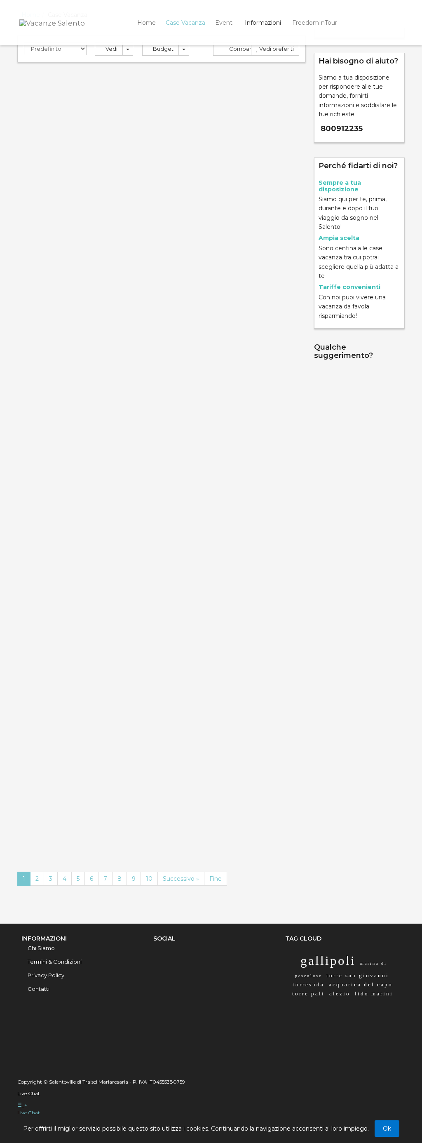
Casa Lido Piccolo (56, 825)
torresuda (308, 984)
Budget (162, 48)
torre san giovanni (357, 975)
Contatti (38, 988)
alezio (339, 993)
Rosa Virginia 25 (201, 514)
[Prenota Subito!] (146, 191)
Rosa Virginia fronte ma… (208, 346)
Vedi (110, 48)
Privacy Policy (46, 975)
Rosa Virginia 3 (50, 186)
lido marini (374, 993)
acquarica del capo (361, 984)
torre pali (308, 993)
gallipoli (328, 960)
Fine (215, 878)
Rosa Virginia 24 (53, 670)
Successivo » (181, 878)
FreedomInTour (314, 22)
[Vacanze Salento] (62, 22)
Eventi (224, 22)
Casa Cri (38, 342)
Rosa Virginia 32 (53, 514)
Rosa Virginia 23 (201, 186)
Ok (387, 1128)
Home (146, 22)
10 (149, 878)
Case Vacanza (185, 22)
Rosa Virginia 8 (199, 670)
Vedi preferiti (276, 48)
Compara (241, 48)
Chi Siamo (41, 948)
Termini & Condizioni (55, 961)
